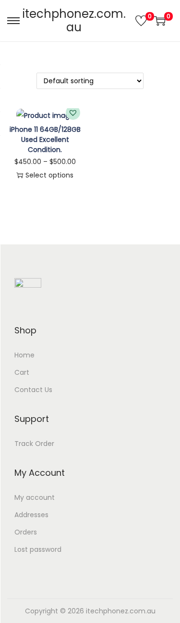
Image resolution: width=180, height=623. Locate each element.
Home (24, 355)
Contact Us (33, 389)
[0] (141, 20)
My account (34, 497)
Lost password (37, 549)
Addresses (31, 515)
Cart (21, 372)
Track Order (34, 443)
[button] (73, 112)
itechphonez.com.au (74, 20)
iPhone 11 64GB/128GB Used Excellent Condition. (45, 139)
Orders (25, 532)
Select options (49, 175)
